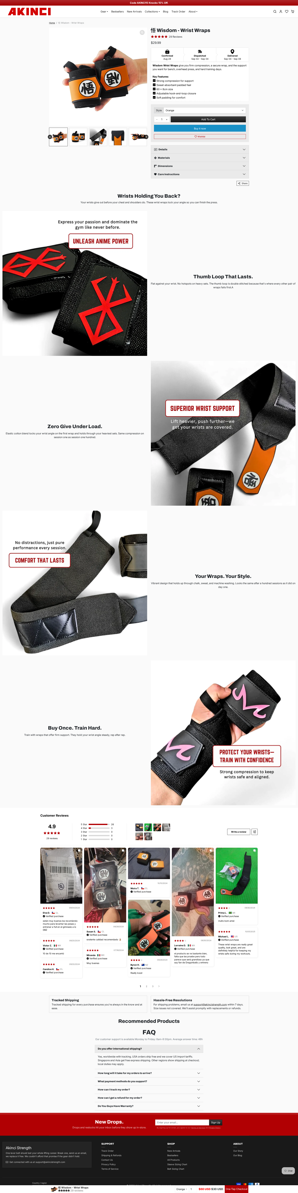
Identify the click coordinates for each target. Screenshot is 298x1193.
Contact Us (107, 1160)
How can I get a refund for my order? (120, 1097)
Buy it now (200, 128)
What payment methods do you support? (122, 1081)
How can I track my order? (114, 1089)
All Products (173, 1160)
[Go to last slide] (50, 137)
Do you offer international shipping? (120, 1048)
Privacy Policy (214, 1128)
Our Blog (237, 1155)
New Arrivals (134, 11)
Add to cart (208, 119)
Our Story (238, 1150)
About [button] (192, 11)
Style (159, 110)
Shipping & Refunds (111, 1155)
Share (245, 183)
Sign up (215, 1122)
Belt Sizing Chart (175, 1169)
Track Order (178, 11)
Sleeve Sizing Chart (177, 1164)
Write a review (238, 831)
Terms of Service (198, 1128)
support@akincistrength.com (210, 1004)
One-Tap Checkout (236, 1189)
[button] (275, 11)
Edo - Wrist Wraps (50, 1185)
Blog (165, 11)
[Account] (281, 11)
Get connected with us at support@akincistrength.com (37, 1162)
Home (52, 22)
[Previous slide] (4, 1029)
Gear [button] (103, 11)
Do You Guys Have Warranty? (115, 1106)
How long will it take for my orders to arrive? (125, 1073)
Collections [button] (151, 11)
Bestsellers (117, 11)
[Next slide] (146, 137)
